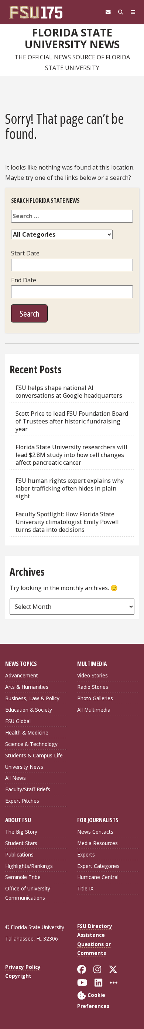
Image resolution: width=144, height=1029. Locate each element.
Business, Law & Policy (32, 698)
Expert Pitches (22, 800)
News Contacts (95, 831)
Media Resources (97, 843)
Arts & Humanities (26, 686)
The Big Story (21, 831)
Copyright (18, 975)
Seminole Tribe (23, 876)
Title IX (85, 888)
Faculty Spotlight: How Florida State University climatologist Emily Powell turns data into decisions (67, 522)
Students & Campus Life (34, 755)
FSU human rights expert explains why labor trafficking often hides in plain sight (70, 488)
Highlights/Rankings (29, 865)
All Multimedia (93, 709)
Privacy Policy (23, 966)
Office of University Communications (27, 893)
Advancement (21, 675)
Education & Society (28, 709)
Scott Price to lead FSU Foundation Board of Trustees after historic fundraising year (72, 421)
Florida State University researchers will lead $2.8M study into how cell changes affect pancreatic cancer (71, 455)
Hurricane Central (98, 876)
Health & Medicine (26, 732)
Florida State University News (72, 38)
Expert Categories (98, 865)
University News (24, 766)
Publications (19, 854)
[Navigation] (133, 12)
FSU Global (18, 721)
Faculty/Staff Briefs (27, 789)
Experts (86, 854)
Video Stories (92, 675)
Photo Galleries (95, 698)
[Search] (120, 12)
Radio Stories (92, 686)
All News (15, 777)
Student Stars (21, 843)
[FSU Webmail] (108, 12)
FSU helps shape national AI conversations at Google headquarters (69, 392)
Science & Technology (31, 743)
